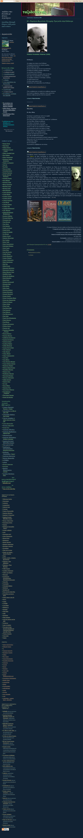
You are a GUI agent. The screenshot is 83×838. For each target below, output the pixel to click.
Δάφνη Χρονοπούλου (8, 644)
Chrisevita (5, 662)
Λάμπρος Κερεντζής (7, 650)
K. (3, 648)
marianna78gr (6, 682)
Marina (4, 684)
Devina (4, 666)
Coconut (5, 664)
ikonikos (5, 672)
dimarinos (5, 668)
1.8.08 (49, 244)
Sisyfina (5, 692)
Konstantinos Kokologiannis (9, 678)
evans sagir (5, 670)
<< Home (31, 255)
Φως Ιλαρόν (6, 656)
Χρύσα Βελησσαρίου (8, 658)
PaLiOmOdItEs (6, 686)
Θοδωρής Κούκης (7, 646)
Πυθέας (4, 654)
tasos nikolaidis (6, 694)
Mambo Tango (6, 680)
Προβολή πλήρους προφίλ (8, 63)
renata (4, 690)
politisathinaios (6, 688)
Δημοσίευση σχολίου (35, 252)
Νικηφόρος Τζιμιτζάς (7, 652)
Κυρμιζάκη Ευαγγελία (8, 660)
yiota (4, 696)
